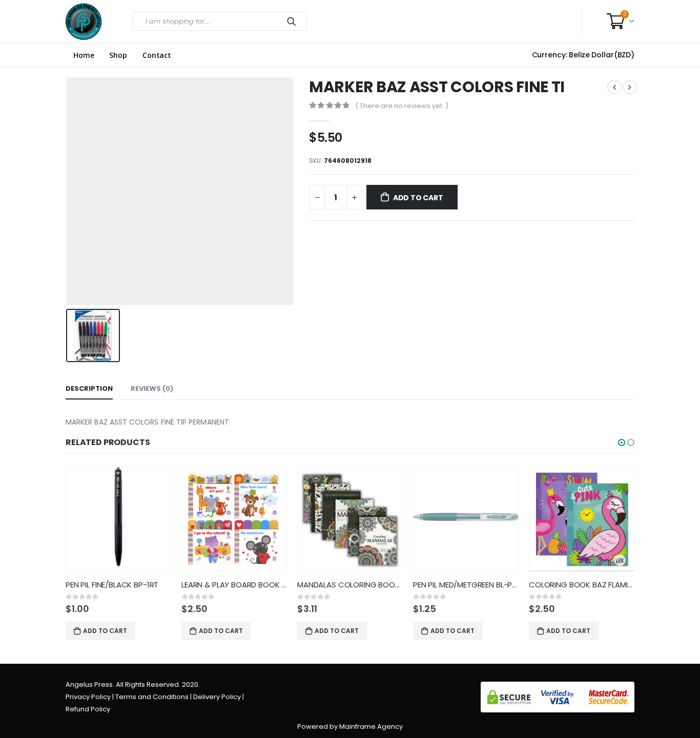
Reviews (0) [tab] (152, 388)
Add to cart (418, 198)
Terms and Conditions (152, 697)
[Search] (293, 21)
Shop (118, 55)
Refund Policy (88, 709)
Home (83, 55)
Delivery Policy (217, 697)
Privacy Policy (88, 697)
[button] (621, 442)
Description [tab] (89, 388)
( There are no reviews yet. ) (401, 106)
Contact (156, 55)
